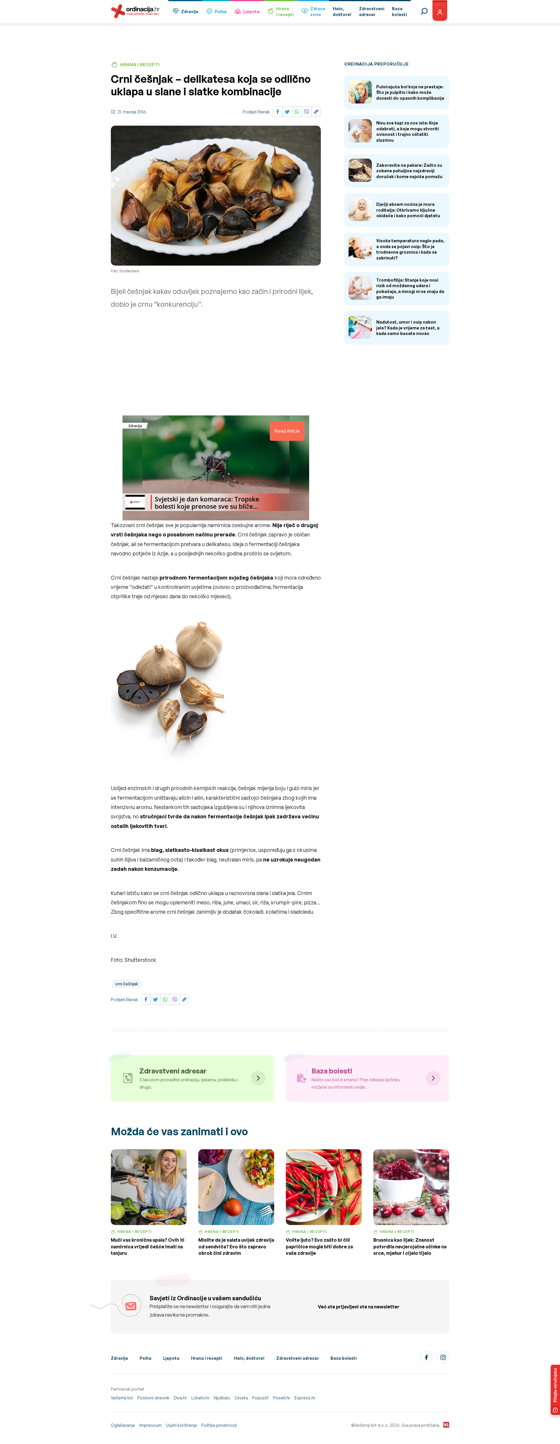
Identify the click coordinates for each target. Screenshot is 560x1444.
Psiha (221, 11)
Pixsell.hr (281, 1397)
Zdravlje (189, 11)
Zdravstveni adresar (297, 1358)
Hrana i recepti (206, 1358)
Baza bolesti (343, 1358)
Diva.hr (180, 1397)
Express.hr (305, 1397)
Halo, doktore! (249, 1358)
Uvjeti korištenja (181, 1425)
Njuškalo (222, 1397)
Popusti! (260, 1397)
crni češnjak (126, 983)
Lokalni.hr (200, 1397)
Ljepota (251, 11)
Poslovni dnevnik (153, 1397)
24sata (241, 1397)
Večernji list (122, 1397)
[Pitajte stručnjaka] (555, 1390)
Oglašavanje (123, 1425)
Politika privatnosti (219, 1425)
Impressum (150, 1425)
